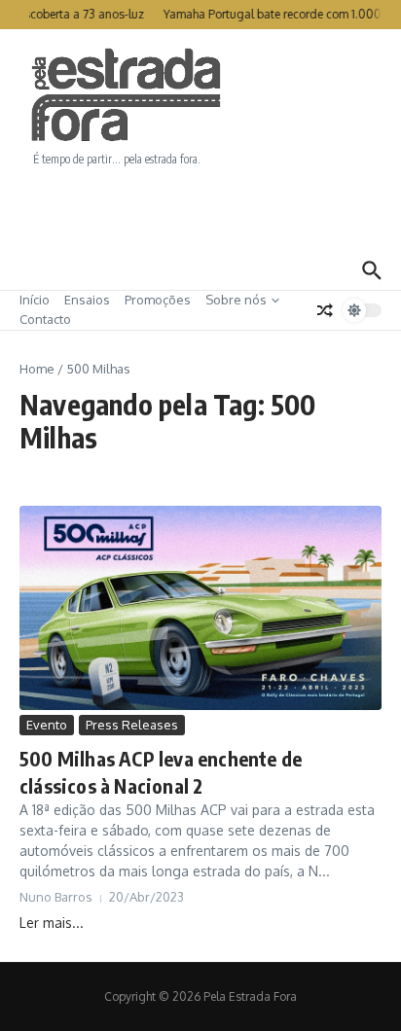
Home (37, 368)
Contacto (45, 319)
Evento (46, 724)
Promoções (158, 299)
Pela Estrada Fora (126, 95)
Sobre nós (236, 299)
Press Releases (132, 724)
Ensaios (87, 299)
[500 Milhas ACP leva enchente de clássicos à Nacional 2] (200, 607)
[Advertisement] (200, 209)
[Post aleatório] (325, 310)
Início (34, 299)
